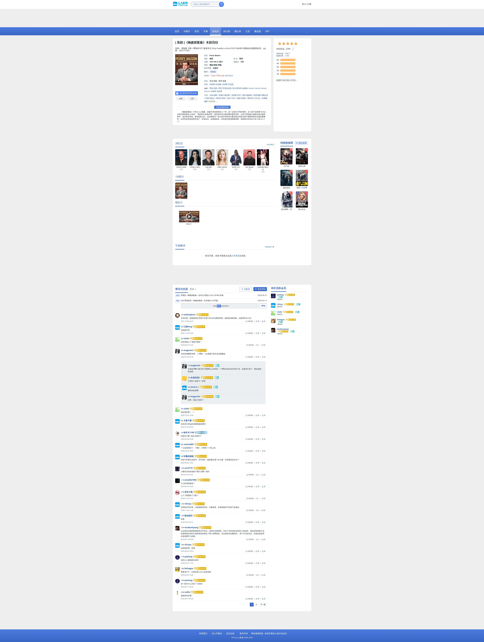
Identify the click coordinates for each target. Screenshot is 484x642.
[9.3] (286, 164)
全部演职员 (270, 144)
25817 (287, 53)
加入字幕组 (217, 633)
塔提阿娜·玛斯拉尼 (260, 95)
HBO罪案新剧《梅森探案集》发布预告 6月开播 (199, 300)
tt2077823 (229, 75)
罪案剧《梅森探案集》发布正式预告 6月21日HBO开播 (202, 295)
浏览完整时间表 (222, 107)
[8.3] (302, 185)
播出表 (237, 31)
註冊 (309, 4)
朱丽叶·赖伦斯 (224, 95)
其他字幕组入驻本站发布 (276, 633)
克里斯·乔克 (236, 95)
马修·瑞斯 (213, 95)
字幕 (205, 31)
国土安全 (301, 209)
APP (267, 31)
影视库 (215, 31)
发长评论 (261, 289)
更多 (192, 288)
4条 (250, 357)
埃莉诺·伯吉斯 (216, 91)
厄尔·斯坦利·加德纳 (240, 88)
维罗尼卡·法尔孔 (253, 98)
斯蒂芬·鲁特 (221, 98)
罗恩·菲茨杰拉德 (224, 88)
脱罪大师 (301, 166)
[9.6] (286, 185)
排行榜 (226, 31)
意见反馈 (230, 633)
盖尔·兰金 (231, 98)
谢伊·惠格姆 (247, 95)
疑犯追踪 (286, 187)
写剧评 (247, 289)
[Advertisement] (242, 17)
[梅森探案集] (181, 198)
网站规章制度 (257, 633)
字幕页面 (237, 255)
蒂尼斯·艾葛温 (227, 84)
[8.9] (302, 164)
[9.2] (286, 207)
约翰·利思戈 (210, 98)
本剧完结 (212, 42)
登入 (304, 4)
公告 (247, 31)
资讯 (196, 31)
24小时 (286, 166)
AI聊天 (187, 31)
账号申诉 (244, 633)
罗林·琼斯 (213, 88)
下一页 (263, 604)
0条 (250, 321)
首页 (177, 31)
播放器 (257, 31)
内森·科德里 (241, 98)
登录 (218, 306)
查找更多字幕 (269, 247)
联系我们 (203, 633)
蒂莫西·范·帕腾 (215, 84)
